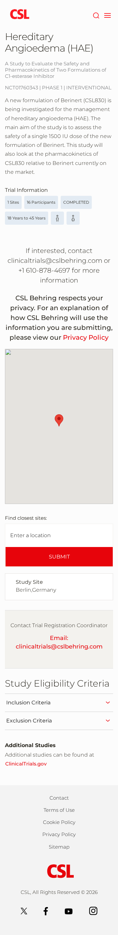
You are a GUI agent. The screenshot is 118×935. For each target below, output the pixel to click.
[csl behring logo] (59, 871)
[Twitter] (24, 910)
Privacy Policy (85, 337)
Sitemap (59, 847)
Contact (59, 798)
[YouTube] (68, 910)
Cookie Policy (59, 822)
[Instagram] (93, 910)
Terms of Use (59, 810)
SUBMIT (59, 557)
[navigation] (107, 14)
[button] (59, 420)
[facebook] (46, 910)
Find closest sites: (26, 518)
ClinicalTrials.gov (26, 764)
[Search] (96, 14)
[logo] (19, 15)
